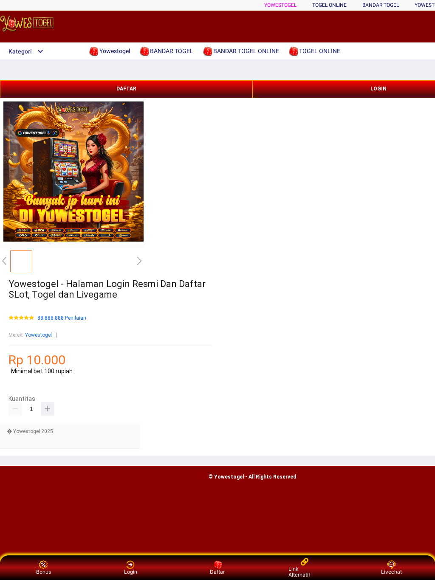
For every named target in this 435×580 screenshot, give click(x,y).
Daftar (217, 572)
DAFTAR (126, 89)
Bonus (43, 572)
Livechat (391, 572)
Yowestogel (280, 5)
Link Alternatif (299, 572)
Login (130, 572)
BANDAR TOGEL (380, 5)
